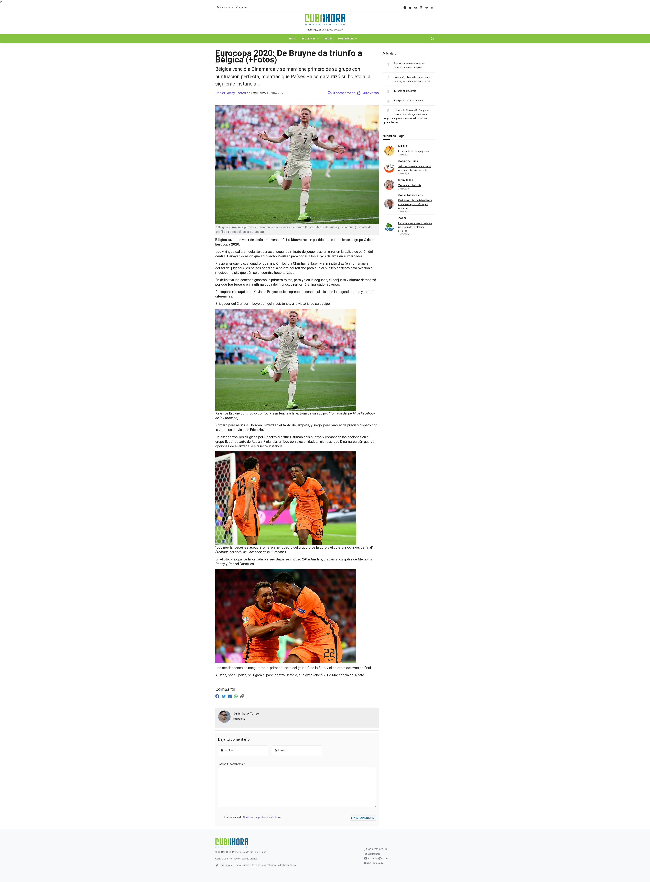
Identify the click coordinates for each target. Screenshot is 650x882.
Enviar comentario (363, 817)
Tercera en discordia (405, 91)
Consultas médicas (410, 195)
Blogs (328, 38)
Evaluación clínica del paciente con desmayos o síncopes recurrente (415, 204)
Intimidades (405, 180)
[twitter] (410, 7)
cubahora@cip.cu (378, 858)
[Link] (242, 696)
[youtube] (415, 7)
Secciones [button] (308, 38)
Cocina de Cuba (408, 161)
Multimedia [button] (346, 38)
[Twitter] (224, 696)
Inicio (292, 38)
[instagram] (421, 7)
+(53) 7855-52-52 (377, 849)
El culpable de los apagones (409, 100)
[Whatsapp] (236, 696)
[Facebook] (217, 696)
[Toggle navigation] (432, 39)
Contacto (241, 7)
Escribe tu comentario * (231, 764)
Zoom (402, 218)
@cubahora (374, 853)
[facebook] (405, 7)
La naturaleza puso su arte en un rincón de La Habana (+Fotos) (415, 227)
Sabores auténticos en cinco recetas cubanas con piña (414, 168)
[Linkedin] (230, 696)
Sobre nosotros (225, 7)
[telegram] (426, 7)
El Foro (402, 145)
